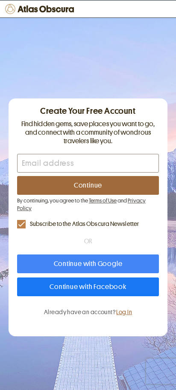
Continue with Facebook (88, 286)
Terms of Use (103, 200)
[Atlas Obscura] (40, 9)
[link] (88, 223)
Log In (124, 312)
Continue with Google (88, 263)
